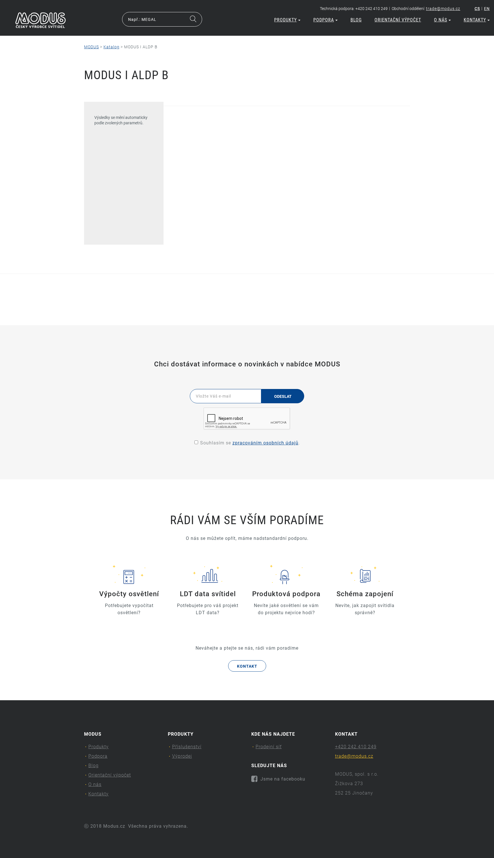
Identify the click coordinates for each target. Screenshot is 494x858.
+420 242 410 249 (356, 746)
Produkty (285, 20)
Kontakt (247, 666)
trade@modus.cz (443, 8)
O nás (440, 20)
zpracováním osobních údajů (265, 443)
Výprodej (182, 756)
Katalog (111, 47)
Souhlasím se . (250, 443)
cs (477, 8)
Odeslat (283, 396)
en (487, 8)
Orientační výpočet (398, 20)
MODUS (91, 47)
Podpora (323, 20)
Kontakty (475, 20)
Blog (356, 20)
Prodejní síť (269, 746)
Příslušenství (187, 746)
